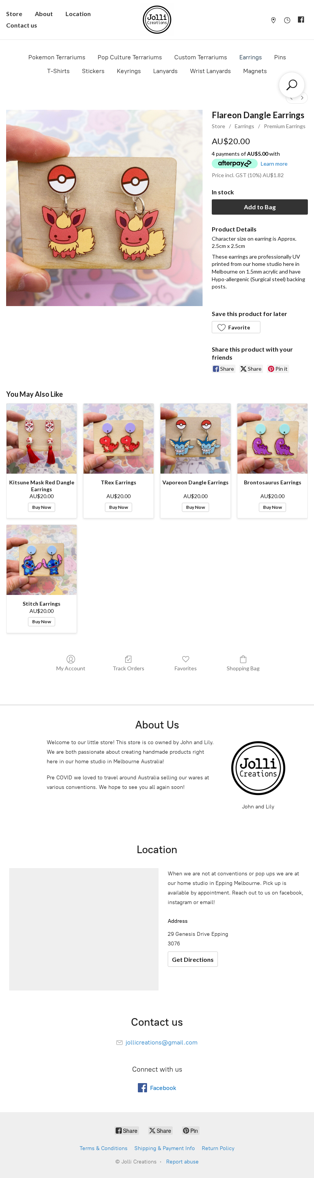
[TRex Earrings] (118, 439)
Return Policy (218, 1148)
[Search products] (292, 85)
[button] (236, 327)
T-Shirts (58, 71)
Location (78, 13)
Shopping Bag (243, 668)
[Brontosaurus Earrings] (272, 439)
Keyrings (129, 71)
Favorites (186, 668)
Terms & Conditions (104, 1148)
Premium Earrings (285, 126)
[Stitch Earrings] (42, 560)
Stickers (93, 71)
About (44, 13)
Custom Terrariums (200, 57)
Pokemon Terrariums (56, 57)
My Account (70, 668)
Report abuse (182, 1161)
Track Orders (128, 668)
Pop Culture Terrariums (130, 57)
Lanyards (165, 71)
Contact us (21, 25)
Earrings (250, 57)
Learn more (274, 163)
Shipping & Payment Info (164, 1148)
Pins (280, 57)
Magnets (255, 71)
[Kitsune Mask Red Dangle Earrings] (42, 439)
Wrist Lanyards (210, 71)
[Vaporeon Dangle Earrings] (195, 439)
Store (14, 13)
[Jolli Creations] (157, 19)
